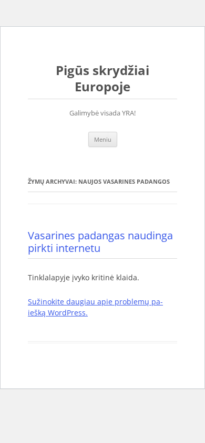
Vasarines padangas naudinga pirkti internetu (100, 241)
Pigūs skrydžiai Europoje (102, 78)
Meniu (102, 139)
